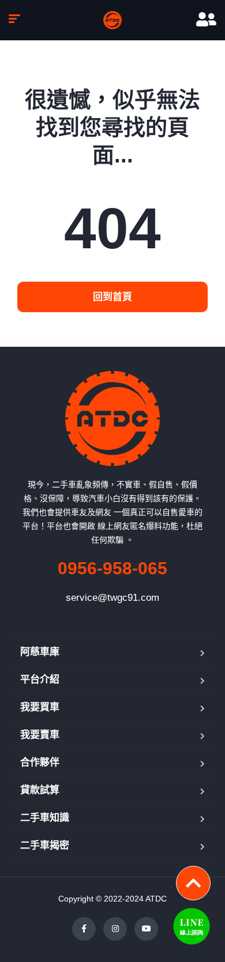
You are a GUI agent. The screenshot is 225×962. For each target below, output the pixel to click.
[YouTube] (146, 929)
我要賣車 (39, 734)
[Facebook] (84, 929)
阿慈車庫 (39, 651)
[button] (112, 297)
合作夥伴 (39, 762)
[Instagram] (115, 929)
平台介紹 (39, 679)
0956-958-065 (112, 568)
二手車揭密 (44, 845)
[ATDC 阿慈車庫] (112, 20)
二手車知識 (44, 817)
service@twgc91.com (112, 597)
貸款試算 (39, 790)
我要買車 (39, 707)
